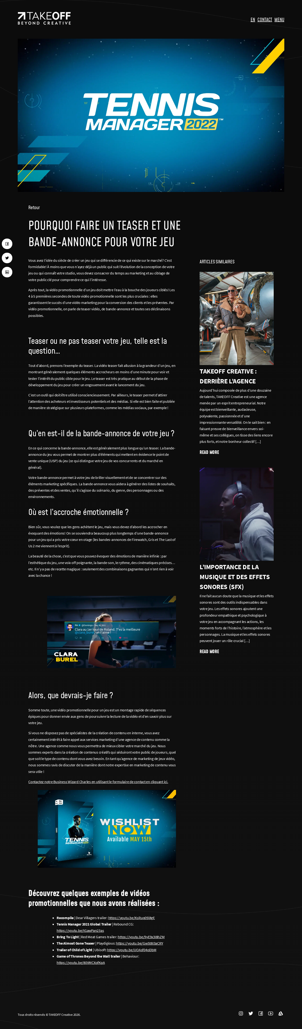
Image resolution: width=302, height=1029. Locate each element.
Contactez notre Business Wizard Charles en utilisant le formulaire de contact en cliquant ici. (98, 781)
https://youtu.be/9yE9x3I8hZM (141, 936)
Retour (34, 207)
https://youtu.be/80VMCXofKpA (81, 962)
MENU (279, 19)
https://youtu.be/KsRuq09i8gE (131, 917)
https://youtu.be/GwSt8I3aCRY (139, 943)
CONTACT (264, 19)
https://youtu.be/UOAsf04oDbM (131, 949)
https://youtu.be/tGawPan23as (80, 930)
